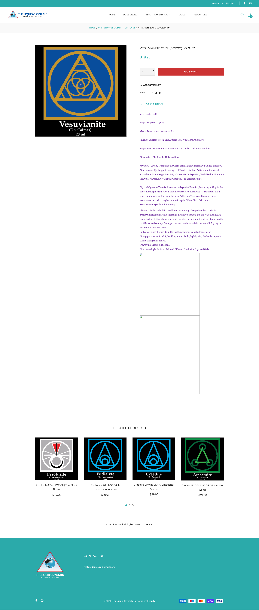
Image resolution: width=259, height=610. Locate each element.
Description (154, 104)
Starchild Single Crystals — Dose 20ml (116, 28)
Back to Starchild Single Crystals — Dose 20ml (131, 524)
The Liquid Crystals (122, 601)
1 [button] (126, 505)
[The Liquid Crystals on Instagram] (250, 3)
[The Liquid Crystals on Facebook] (244, 3)
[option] (56, 471)
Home (92, 28)
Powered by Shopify (144, 601)
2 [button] (129, 505)
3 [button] (133, 505)
